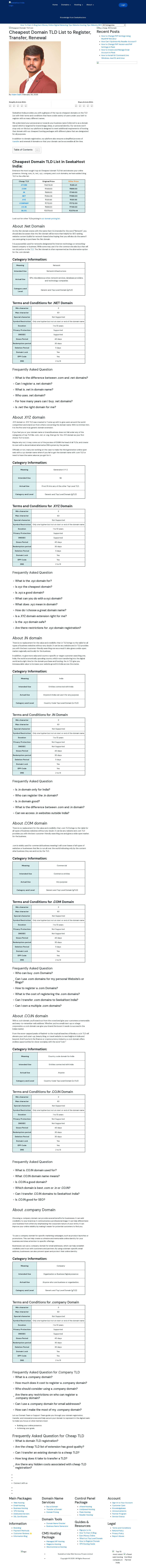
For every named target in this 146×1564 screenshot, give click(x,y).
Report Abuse (118, 1536)
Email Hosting (19, 1505)
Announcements (119, 1511)
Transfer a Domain (54, 1509)
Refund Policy (118, 1530)
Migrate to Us (85, 1530)
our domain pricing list (50, 218)
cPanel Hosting (85, 1506)
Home (55, 4)
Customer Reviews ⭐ (23, 1533)
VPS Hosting (19, 1511)
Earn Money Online (46, 25)
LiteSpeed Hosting (87, 1509)
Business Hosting (21, 1508)
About (89, 4)
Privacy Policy (118, 1533)
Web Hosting (19, 1502)
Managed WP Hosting (56, 1541)
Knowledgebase (119, 1508)
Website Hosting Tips (81, 25)
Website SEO (96, 25)
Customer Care (118, 1505)
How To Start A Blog (28, 25)
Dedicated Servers (21, 1514)
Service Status (118, 1516)
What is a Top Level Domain (91, 1538)
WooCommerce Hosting (57, 1547)
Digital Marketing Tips (63, 25)
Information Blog (20, 1536)
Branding (17, 1528)
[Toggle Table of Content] (36, 150)
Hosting (77, 4)
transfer (15, 141)
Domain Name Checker (56, 1523)
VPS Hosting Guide (87, 1544)
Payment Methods (21, 1530)
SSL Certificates (20, 1516)
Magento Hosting (54, 1544)
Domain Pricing (53, 1512)
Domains (65, 4)
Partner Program (119, 1514)
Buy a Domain (52, 1506)
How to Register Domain (89, 1541)
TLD (32, 249)
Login (123, 5)
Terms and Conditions (121, 1528)
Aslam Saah (16, 94)
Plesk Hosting (85, 1512)
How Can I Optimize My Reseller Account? (118, 41)
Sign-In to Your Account (122, 1502)
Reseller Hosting (86, 1515)
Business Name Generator (57, 1526)
